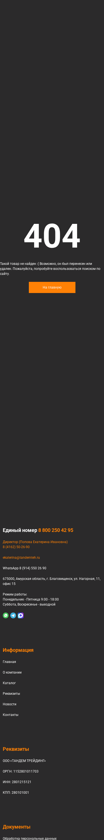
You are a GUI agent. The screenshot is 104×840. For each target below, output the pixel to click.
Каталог (9, 683)
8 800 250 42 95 (55, 530)
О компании (12, 672)
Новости (9, 704)
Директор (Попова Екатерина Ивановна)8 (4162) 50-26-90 (35, 544)
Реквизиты (11, 694)
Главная (9, 662)
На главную (52, 287)
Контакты (10, 715)
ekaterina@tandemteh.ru (21, 558)
